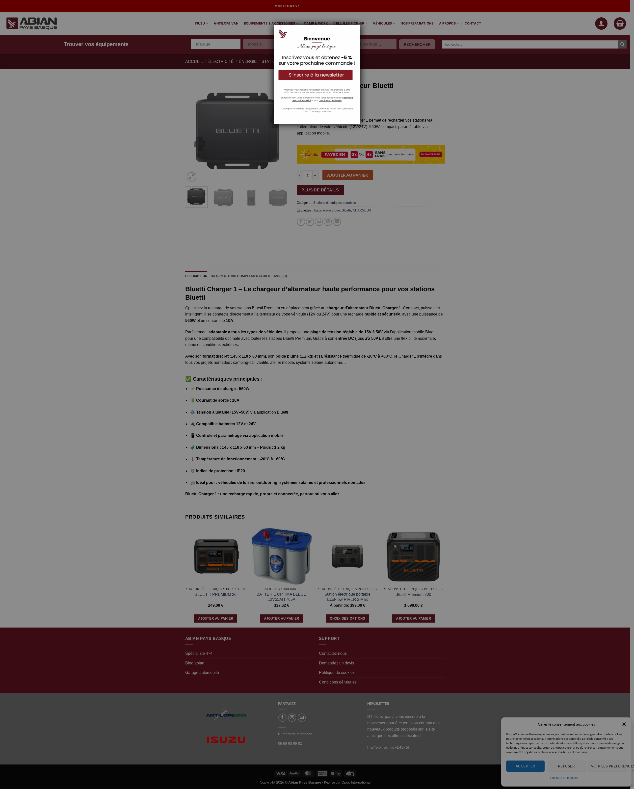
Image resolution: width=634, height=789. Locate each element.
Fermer (348, 26)
